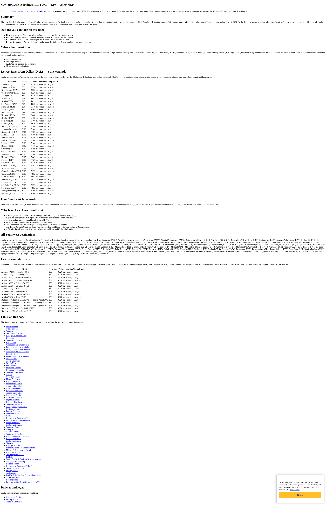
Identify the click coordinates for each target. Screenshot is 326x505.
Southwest (10, 331)
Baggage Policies (13, 445)
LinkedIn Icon (12, 354)
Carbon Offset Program (15, 402)
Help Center (11, 342)
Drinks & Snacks (13, 423)
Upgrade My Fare (13, 409)
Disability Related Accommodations (20, 448)
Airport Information (14, 386)
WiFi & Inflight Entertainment (18, 420)
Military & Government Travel (18, 450)
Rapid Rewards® (13, 381)
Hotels (8, 416)
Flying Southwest (13, 379)
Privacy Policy (12, 471)
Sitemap (9, 443)
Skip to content (12, 326)
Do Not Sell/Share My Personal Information (24, 475)
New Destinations (13, 388)
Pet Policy (10, 457)
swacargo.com (12, 480)
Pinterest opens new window (17, 356)
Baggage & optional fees (16, 336)
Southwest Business (14, 425)
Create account (12, 329)
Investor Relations (13, 368)
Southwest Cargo (13, 427)
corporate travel (12, 477)
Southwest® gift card (14, 413)
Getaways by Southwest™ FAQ (19, 466)
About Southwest (13, 361)
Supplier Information (14, 372)
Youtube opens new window (17, 352)
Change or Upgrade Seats (16, 406)
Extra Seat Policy (13, 452)
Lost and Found (12, 464)
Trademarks (11, 473)
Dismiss (300, 495)
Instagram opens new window (18, 349)
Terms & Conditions (14, 502)
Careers (9, 374)
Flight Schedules (12, 400)
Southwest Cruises (13, 441)
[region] (300, 489)
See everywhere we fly (15, 333)
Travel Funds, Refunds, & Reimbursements (23, 459)
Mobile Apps (11, 358)
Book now (10, 338)
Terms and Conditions (15, 468)
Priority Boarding (13, 411)
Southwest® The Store (15, 434)
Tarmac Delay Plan (14, 393)
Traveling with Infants (15, 455)
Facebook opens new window (18, 347)
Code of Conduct (13, 377)
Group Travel (11, 429)
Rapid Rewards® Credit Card (18, 436)
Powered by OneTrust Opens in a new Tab (23, 482)
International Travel (14, 384)
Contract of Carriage (14, 395)
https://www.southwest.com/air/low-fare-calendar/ (32, 11)
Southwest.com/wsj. (14, 340)
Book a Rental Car (13, 439)
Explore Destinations (14, 390)
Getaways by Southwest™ (17, 418)
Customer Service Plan (15, 397)
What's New (11, 363)
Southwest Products (14, 404)
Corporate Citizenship (15, 370)
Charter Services (12, 432)
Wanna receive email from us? (18, 345)
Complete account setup (15, 461)
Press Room (11, 365)
